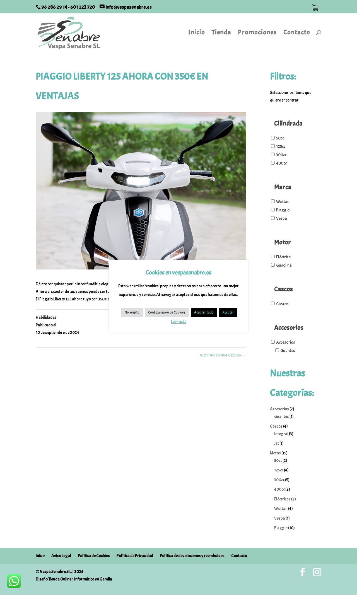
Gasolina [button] (284, 265)
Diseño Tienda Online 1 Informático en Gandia (74, 579)
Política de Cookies (94, 555)
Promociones (257, 33)
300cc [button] (281, 155)
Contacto (296, 33)
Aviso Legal (61, 555)
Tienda (221, 33)
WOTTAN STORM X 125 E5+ (223, 355)
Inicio (196, 33)
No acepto (132, 312)
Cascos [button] (282, 304)
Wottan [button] (283, 201)
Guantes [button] (287, 350)
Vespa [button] (281, 218)
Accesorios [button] (285, 342)
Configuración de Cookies (166, 312)
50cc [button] (280, 138)
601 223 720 (82, 7)
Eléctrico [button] (283, 257)
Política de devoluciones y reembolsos (192, 555)
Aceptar (228, 312)
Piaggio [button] (283, 210)
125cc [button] (280, 146)
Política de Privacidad (135, 555)
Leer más (178, 321)
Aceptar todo (204, 312)
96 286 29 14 (54, 7)
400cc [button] (281, 163)
